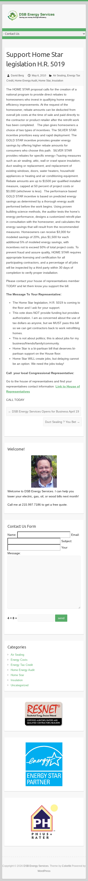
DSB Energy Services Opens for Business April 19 (43, 411)
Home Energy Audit (26, 80)
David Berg (17, 75)
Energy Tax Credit (22, 664)
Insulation (57, 80)
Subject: (66, 541)
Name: (11, 534)
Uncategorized (19, 685)
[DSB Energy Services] (36, 16)
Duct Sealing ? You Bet (62, 422)
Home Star (44, 80)
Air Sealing (59, 75)
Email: (75, 534)
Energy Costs (19, 659)
